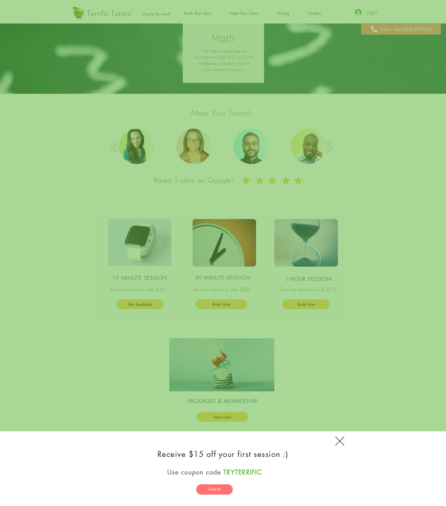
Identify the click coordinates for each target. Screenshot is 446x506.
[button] (339, 441)
